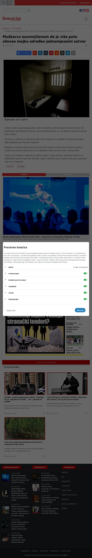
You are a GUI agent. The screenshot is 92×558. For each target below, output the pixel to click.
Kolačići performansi (17, 280)
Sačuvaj (80, 310)
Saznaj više (11, 310)
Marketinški (13, 299)
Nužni (11, 267)
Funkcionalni (14, 273)
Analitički (12, 286)
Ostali (11, 293)
